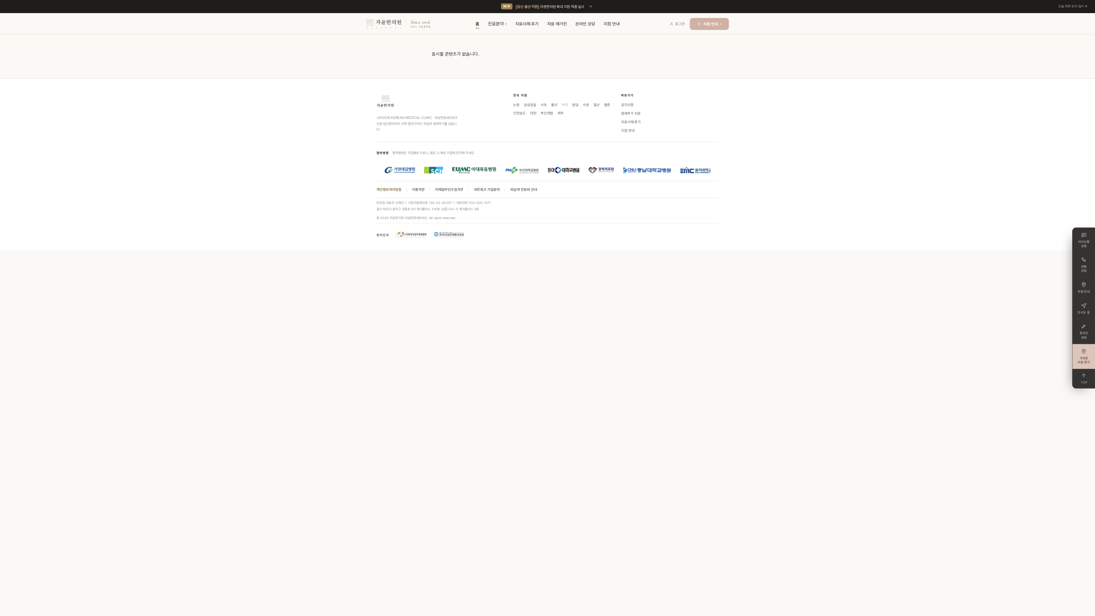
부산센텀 (547, 113)
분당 (575, 105)
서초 (544, 105)
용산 (554, 105)
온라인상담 (1084, 335)
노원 (516, 105)
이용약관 (418, 189)
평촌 (607, 105)
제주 (560, 113)
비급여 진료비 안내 (523, 189)
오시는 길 (1084, 312)
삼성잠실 (530, 105)
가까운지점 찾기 (1084, 360)
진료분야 (496, 24)
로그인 (680, 24)
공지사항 (627, 105)
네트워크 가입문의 (487, 189)
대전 (533, 113)
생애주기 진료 (631, 113)
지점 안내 (612, 24)
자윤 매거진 (557, 24)
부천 (565, 105)
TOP (1084, 382)
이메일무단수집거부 (449, 189)
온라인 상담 (585, 24)
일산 (596, 105)
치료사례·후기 (527, 24)
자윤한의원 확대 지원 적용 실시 (550, 7)
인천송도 (519, 113)
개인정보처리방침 (389, 189)
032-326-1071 (480, 203)
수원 (586, 105)
